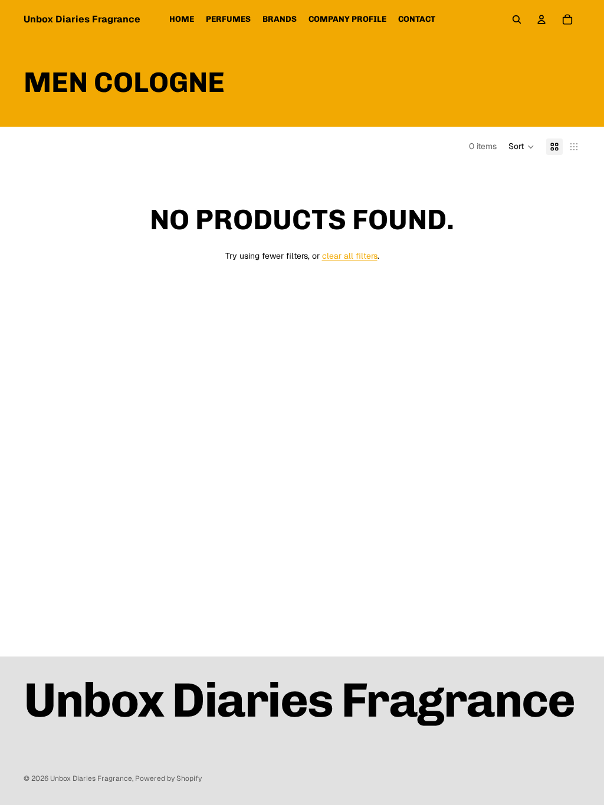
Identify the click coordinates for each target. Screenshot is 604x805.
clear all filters (350, 255)
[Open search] (517, 19)
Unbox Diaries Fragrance (91, 778)
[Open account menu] (541, 19)
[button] (521, 147)
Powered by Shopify (168, 778)
